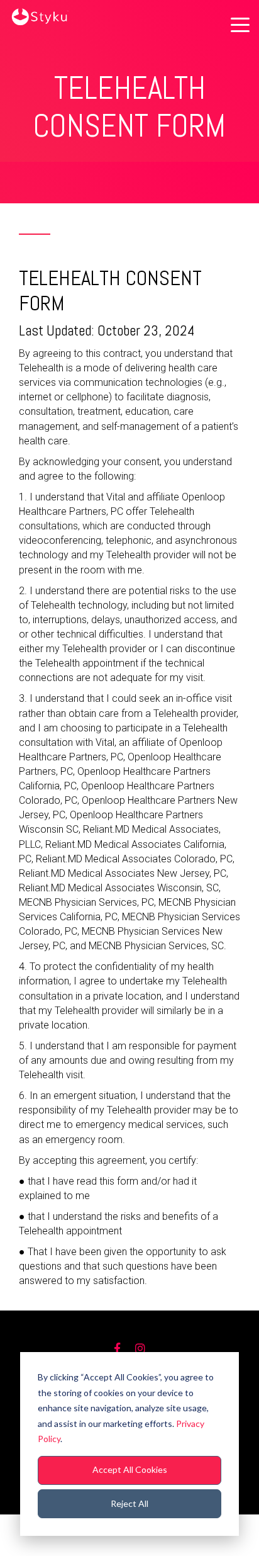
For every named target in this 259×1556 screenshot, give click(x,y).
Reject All (129, 1503)
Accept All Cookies (129, 1469)
